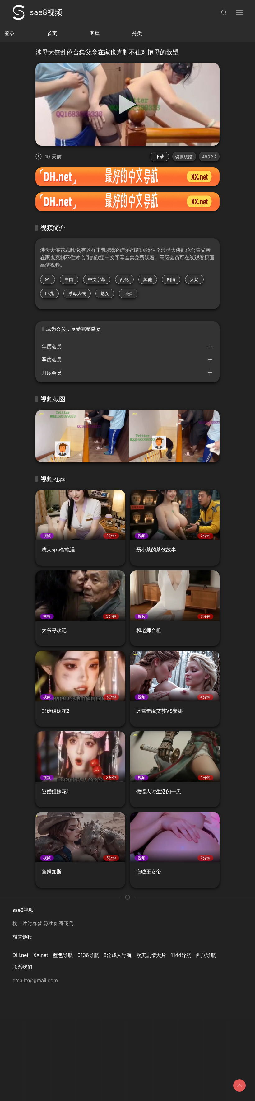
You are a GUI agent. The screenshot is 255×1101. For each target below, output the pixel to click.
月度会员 (52, 373)
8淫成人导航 (118, 955)
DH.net (20, 955)
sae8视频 (46, 12)
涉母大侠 (77, 293)
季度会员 (52, 359)
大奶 (194, 279)
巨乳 (49, 293)
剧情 (171, 279)
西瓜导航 (206, 955)
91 (47, 279)
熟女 (104, 293)
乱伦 (124, 279)
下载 (159, 156)
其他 (147, 279)
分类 (137, 33)
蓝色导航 (63, 955)
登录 (10, 33)
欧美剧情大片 (151, 955)
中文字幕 (96, 279)
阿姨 (128, 293)
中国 (69, 279)
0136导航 (88, 955)
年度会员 (52, 346)
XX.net (40, 955)
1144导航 (181, 955)
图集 (95, 33)
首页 (52, 33)
